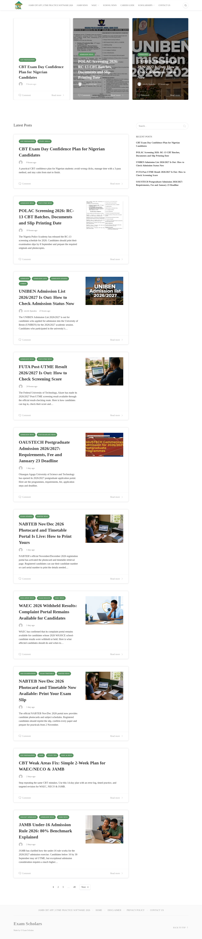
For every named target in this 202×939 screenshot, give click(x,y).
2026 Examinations (28, 673)
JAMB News (63, 817)
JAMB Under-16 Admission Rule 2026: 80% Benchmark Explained (45, 830)
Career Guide (127, 5)
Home (99, 910)
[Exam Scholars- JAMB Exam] (19, 5)
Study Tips (52, 755)
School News (110, 5)
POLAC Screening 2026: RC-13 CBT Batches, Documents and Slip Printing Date (46, 216)
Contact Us (164, 5)
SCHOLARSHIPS (145, 5)
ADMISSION (24, 278)
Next (83, 887)
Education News (27, 598)
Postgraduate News (47, 434)
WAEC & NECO (66, 755)
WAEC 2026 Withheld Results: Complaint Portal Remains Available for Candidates (48, 611)
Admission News (27, 203)
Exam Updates (26, 516)
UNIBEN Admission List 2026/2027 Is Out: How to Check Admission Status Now (46, 297)
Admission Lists (40, 278)
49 (74, 887)
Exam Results (44, 598)
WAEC (94, 5)
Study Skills (44, 141)
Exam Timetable (47, 673)
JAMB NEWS (82, 5)
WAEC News (59, 598)
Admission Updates (59, 278)
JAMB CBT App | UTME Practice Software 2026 (51, 5)
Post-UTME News (45, 203)
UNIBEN (23, 283)
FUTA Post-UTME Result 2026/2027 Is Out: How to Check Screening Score (43, 372)
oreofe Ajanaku (30, 311)
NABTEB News (42, 516)
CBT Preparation (27, 141)
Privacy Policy (136, 910)
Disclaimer (114, 910)
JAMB (41, 755)
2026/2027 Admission (28, 817)
